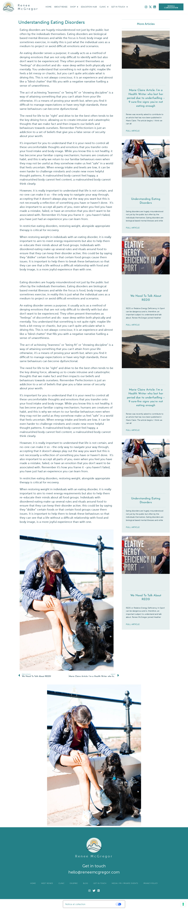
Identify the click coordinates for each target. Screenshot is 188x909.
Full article (133, 131)
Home (48, 7)
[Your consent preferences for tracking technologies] (183, 904)
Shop (73, 7)
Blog (85, 883)
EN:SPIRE (74, 883)
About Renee (60, 7)
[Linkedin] (154, 7)
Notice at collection (75, 904)
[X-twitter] (150, 7)
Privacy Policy (151, 883)
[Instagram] (146, 7)
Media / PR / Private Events (125, 883)
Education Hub (89, 7)
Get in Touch (118, 7)
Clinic (103, 7)
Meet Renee (47, 883)
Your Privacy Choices (103, 904)
